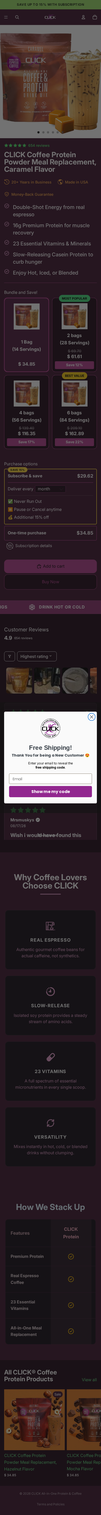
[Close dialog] (91, 716)
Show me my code (50, 791)
